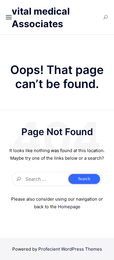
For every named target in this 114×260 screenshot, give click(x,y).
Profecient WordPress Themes (70, 249)
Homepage (69, 206)
